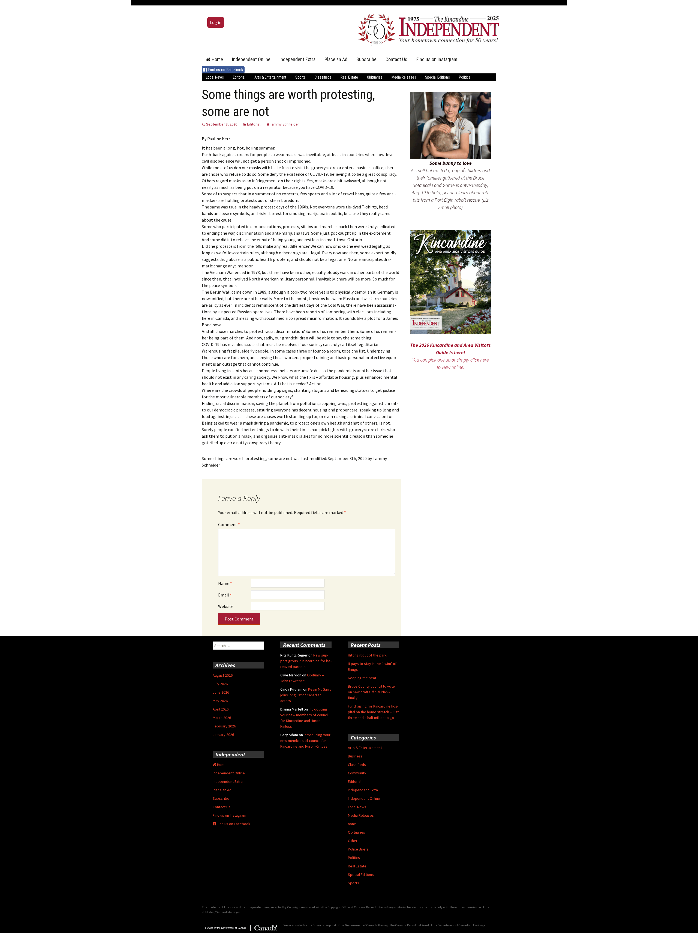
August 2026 (223, 675)
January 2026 (223, 734)
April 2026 (220, 709)
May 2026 (220, 700)
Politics (465, 77)
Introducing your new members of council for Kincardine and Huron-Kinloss (305, 740)
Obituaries (375, 77)
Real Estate (349, 77)
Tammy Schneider (284, 124)
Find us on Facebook (225, 69)
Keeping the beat (362, 677)
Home (216, 59)
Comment (229, 524)
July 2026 (220, 683)
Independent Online (251, 59)
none (352, 823)
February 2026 (224, 726)
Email (225, 595)
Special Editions (437, 77)
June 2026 (221, 692)
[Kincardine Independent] (426, 28)
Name (225, 583)
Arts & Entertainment (270, 77)
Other (352, 840)
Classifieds (323, 77)
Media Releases (404, 77)
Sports (300, 77)
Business (355, 756)
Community (357, 773)
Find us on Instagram (436, 59)
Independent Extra (297, 59)
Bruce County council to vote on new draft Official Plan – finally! (371, 692)
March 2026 (222, 717)
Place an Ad (335, 59)
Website (225, 606)
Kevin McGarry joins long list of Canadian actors (306, 695)
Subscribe (366, 59)
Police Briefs (358, 849)
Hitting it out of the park (367, 655)
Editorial (239, 77)
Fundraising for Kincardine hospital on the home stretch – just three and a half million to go (373, 712)
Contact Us (396, 59)
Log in (215, 22)
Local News (215, 77)
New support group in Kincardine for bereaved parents (306, 661)
